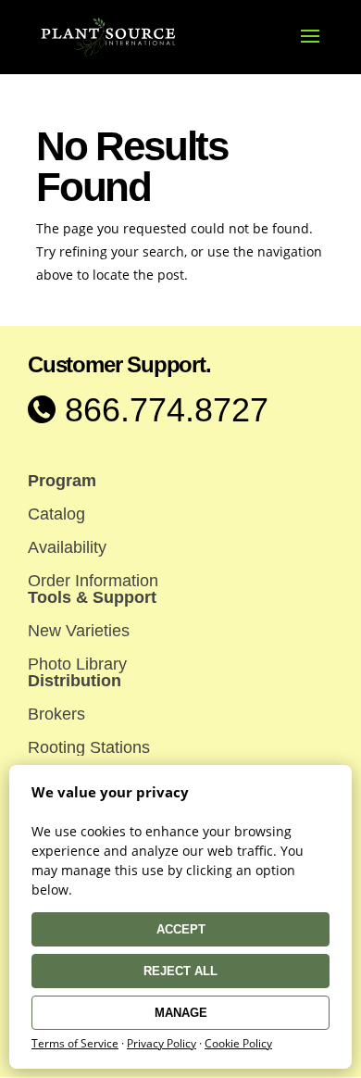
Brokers (56, 714)
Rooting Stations (89, 747)
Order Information (93, 580)
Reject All (180, 971)
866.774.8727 (162, 410)
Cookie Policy (238, 1043)
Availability (67, 547)
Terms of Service (74, 1043)
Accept (180, 929)
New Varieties (79, 630)
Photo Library (77, 664)
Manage (181, 1013)
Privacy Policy (161, 1043)
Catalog (56, 514)
